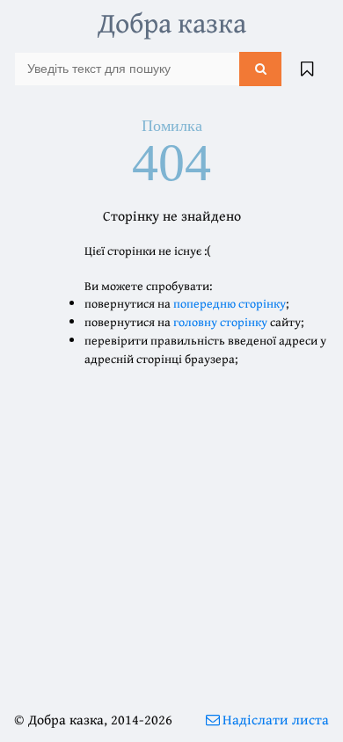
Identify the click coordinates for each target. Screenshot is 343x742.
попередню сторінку (229, 303)
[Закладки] (307, 68)
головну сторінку (220, 322)
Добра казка (172, 22)
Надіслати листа (276, 719)
